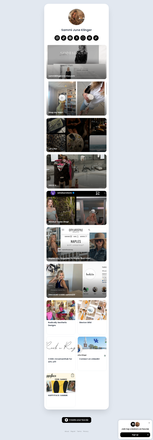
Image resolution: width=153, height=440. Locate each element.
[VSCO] (83, 38)
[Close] (149, 423)
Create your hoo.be (78, 420)
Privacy (85, 431)
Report (73, 431)
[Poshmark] (96, 38)
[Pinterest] (70, 38)
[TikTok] (63, 38)
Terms (79, 431)
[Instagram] (57, 38)
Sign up (135, 435)
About (67, 431)
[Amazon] (76, 38)
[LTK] (89, 38)
